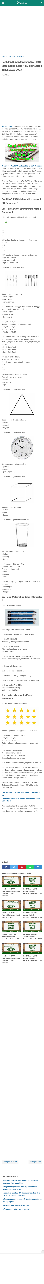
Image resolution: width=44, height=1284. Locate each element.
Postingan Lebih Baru (10, 1162)
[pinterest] (22, 867)
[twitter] (14, 867)
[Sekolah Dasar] (22, 3)
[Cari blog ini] (41, 3)
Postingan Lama (35, 1162)
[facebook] (6, 867)
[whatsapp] (30, 867)
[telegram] (38, 867)
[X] (42, 1252)
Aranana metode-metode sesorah (17, 1209)
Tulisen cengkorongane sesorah (16, 1205)
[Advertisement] (22, 31)
